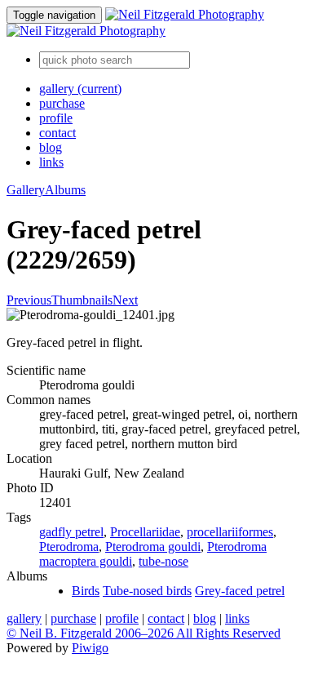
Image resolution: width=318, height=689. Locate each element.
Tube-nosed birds (147, 591)
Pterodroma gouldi (153, 546)
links (51, 162)
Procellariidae (145, 532)
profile (56, 118)
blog (50, 147)
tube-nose (163, 561)
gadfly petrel (71, 532)
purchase (62, 103)
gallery (80, 89)
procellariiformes (230, 532)
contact (57, 133)
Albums (65, 190)
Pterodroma (69, 546)
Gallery (26, 190)
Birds (85, 591)
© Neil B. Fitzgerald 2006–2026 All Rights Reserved (143, 633)
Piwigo (90, 648)
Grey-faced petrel (240, 591)
